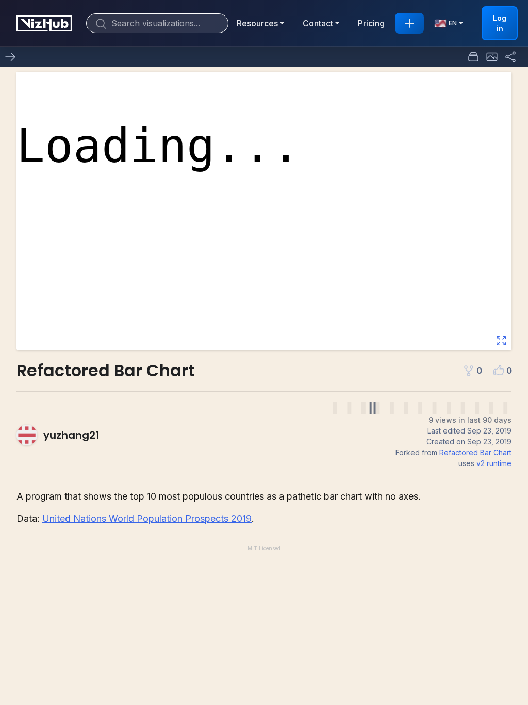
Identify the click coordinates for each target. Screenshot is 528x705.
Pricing (371, 23)
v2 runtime (494, 463)
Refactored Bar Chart (475, 452)
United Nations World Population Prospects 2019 (147, 518)
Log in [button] (499, 23)
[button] (492, 57)
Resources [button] (257, 23)
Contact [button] (318, 23)
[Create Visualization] (409, 23)
